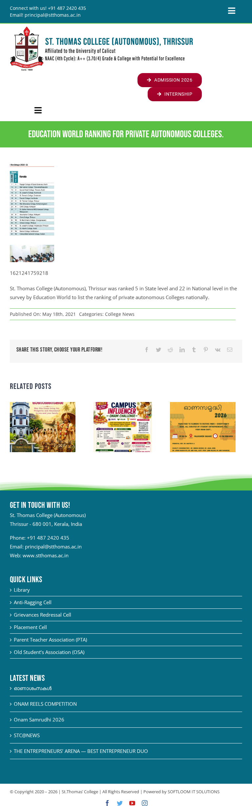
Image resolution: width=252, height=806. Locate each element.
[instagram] (145, 803)
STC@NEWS (27, 735)
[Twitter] (158, 350)
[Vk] (218, 350)
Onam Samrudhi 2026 (39, 719)
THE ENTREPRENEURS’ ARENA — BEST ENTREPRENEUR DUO (81, 751)
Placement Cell (30, 627)
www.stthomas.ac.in (46, 555)
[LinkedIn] (182, 350)
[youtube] (132, 803)
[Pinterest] (206, 350)
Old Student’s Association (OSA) (49, 652)
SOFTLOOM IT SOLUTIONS (194, 792)
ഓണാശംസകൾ (33, 688)
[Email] (230, 350)
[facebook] (107, 803)
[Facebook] (147, 350)
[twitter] (120, 803)
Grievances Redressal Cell (42, 614)
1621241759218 (29, 273)
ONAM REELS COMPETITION (45, 703)
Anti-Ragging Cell (33, 602)
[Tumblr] (194, 350)
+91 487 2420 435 (48, 537)
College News (120, 314)
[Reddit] (170, 350)
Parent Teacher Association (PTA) (50, 639)
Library (22, 589)
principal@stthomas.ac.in (53, 546)
